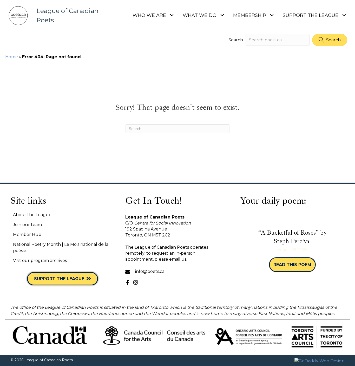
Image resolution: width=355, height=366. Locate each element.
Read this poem (294, 264)
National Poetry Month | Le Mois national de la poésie (60, 247)
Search (235, 39)
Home (11, 56)
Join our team (27, 224)
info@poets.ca (150, 271)
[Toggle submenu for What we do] (222, 15)
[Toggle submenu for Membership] (271, 15)
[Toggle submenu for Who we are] (171, 15)
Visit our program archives (40, 260)
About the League (32, 214)
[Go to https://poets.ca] (55, 16)
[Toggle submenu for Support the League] (344, 15)
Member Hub (27, 234)
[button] (329, 40)
